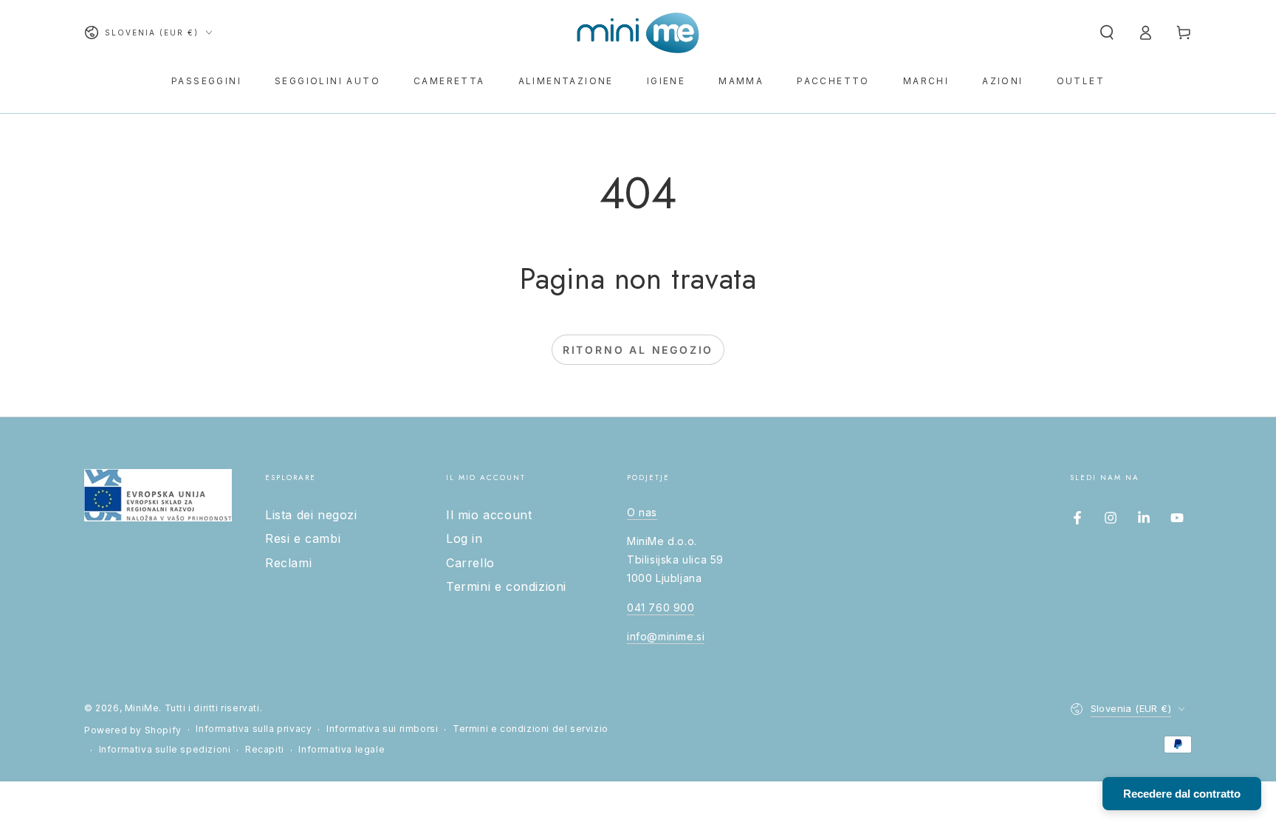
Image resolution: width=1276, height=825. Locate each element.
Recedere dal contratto (1182, 793)
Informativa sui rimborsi (382, 728)
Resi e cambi (302, 538)
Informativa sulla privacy (254, 728)
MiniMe (142, 707)
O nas (642, 512)
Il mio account (489, 514)
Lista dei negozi (311, 514)
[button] (1107, 32)
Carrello (470, 562)
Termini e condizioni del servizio (530, 728)
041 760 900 (661, 607)
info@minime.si (665, 636)
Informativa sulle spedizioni (165, 749)
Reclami (288, 562)
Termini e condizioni (506, 586)
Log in (464, 538)
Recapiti (264, 749)
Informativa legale (341, 749)
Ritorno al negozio (638, 349)
